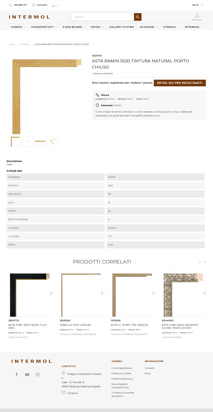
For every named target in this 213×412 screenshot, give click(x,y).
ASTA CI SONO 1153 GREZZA (129, 325)
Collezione (98, 73)
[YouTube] (27, 374)
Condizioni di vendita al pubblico (122, 394)
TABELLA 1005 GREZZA (75, 325)
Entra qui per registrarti (180, 82)
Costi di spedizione (121, 368)
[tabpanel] (29, 293)
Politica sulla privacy (122, 378)
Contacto (72, 393)
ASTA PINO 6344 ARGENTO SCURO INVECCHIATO (180, 327)
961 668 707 (20, 5)
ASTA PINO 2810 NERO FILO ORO (27, 327)
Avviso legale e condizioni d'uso (120, 386)
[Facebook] (16, 374)
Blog (147, 373)
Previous (8, 293)
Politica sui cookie (121, 373)
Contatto (42, 5)
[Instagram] (37, 374)
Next (51, 293)
